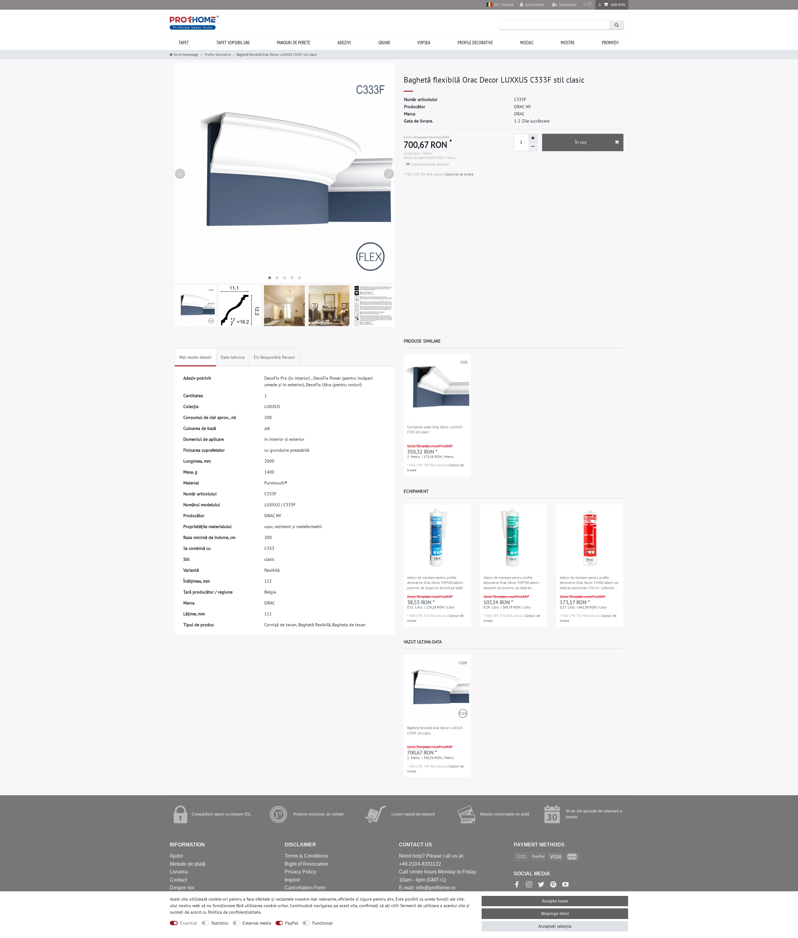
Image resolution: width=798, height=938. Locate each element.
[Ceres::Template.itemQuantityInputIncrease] (533, 138)
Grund (384, 43)
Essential (188, 923)
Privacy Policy (300, 871)
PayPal (291, 923)
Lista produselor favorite (429, 164)
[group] (437, 387)
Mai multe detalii (195, 357)
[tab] (195, 357)
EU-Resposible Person (274, 357)
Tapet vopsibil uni (233, 43)
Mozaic (527, 43)
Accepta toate (555, 901)
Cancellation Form (305, 887)
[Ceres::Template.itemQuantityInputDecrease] (533, 146)
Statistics (219, 923)
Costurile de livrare (459, 174)
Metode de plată (187, 864)
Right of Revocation (306, 864)
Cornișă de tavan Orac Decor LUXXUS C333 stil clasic (434, 430)
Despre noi (182, 887)
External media (257, 923)
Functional (322, 923)
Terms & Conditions (306, 856)
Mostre (567, 43)
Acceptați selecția (554, 926)
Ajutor (176, 856)
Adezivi (344, 43)
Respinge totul (555, 913)
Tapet (184, 43)
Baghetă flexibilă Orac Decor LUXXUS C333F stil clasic (435, 730)
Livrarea (179, 871)
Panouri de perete (293, 43)
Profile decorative (475, 43)
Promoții (610, 43)
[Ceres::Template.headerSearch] (616, 25)
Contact (178, 880)
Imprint (292, 880)
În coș (580, 142)
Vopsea (423, 43)
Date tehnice (233, 357)
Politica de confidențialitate (234, 912)
